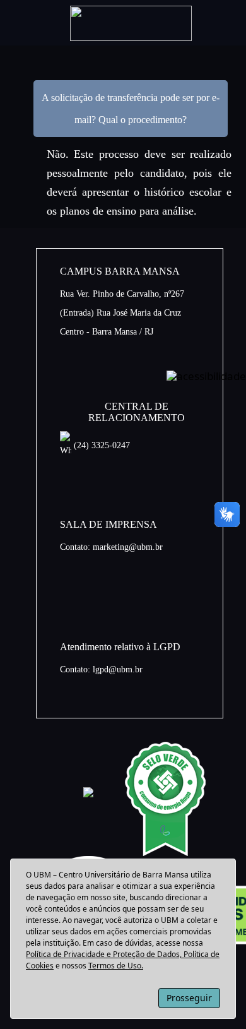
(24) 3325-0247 (100, 445)
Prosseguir (189, 998)
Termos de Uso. (115, 965)
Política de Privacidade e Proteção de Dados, (105, 954)
